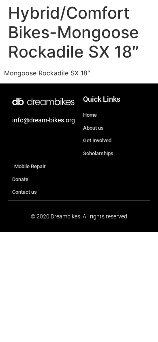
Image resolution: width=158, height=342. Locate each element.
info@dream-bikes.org (43, 120)
